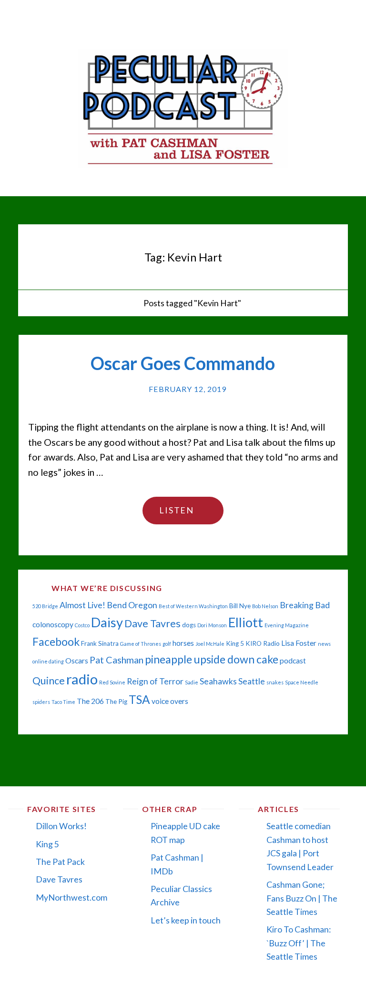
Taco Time (63, 702)
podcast (293, 660)
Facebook (56, 641)
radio (82, 679)
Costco (82, 625)
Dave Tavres (152, 623)
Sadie (191, 682)
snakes (275, 682)
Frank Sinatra (100, 643)
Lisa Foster (298, 643)
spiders (41, 702)
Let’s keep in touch (186, 920)
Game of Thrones (140, 644)
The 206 (90, 701)
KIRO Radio (262, 643)
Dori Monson (212, 625)
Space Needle (301, 682)
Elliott (245, 622)
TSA (139, 699)
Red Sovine (112, 682)
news (324, 644)
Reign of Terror (155, 681)
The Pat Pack (60, 861)
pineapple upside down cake (211, 659)
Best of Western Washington (193, 606)
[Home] (129, 303)
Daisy (107, 622)
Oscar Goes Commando (183, 363)
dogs (189, 625)
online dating (48, 661)
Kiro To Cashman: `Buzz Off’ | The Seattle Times (298, 943)
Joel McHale (209, 644)
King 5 (235, 643)
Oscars (76, 660)
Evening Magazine (286, 625)
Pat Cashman (116, 659)
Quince (48, 680)
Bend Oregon (132, 605)
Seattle (251, 681)
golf (167, 644)
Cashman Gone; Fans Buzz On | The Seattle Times (301, 898)
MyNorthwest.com (71, 897)
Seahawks (218, 681)
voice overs (170, 701)
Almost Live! (82, 605)
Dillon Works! (61, 826)
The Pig (116, 701)
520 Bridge (45, 606)
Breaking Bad (305, 605)
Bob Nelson (265, 606)
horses (183, 643)
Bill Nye (240, 606)
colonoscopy (52, 624)
